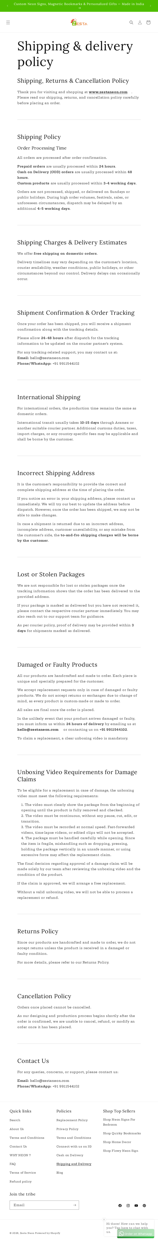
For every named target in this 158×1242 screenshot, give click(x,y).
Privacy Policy (67, 1129)
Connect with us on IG (74, 1146)
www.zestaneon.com (108, 92)
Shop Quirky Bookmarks (122, 1133)
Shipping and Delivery (74, 1164)
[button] (8, 22)
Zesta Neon (27, 1233)
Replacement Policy (72, 1120)
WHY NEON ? (20, 1155)
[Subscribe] (74, 1205)
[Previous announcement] (7, 6)
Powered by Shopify (47, 1233)
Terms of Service (23, 1172)
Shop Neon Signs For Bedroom (119, 1122)
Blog (59, 1172)
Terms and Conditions (27, 1138)
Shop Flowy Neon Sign (120, 1151)
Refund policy (21, 1181)
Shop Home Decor (117, 1142)
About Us (17, 1129)
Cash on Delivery (69, 1155)
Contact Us (18, 1146)
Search (15, 1120)
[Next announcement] (150, 6)
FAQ (13, 1164)
